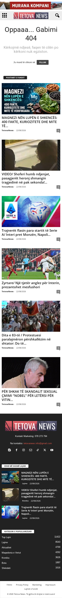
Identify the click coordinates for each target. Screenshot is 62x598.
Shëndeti (6, 568)
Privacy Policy (22, 584)
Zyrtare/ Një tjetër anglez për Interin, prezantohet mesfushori (31, 285)
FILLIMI (42, 62)
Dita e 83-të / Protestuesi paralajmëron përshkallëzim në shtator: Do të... (26, 339)
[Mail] (31, 450)
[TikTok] (38, 450)
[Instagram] (24, 450)
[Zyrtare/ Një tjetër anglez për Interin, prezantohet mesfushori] (31, 263)
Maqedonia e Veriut (11, 552)
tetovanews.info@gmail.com (38, 443)
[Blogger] (10, 450)
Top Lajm (6, 537)
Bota (4, 563)
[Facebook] (17, 450)
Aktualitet (6, 547)
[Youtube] (52, 450)
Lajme (24, 483)
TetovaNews (7, 130)
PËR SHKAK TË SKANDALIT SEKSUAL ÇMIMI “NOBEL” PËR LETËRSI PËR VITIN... (29, 395)
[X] (45, 450)
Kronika (25, 500)
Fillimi (9, 584)
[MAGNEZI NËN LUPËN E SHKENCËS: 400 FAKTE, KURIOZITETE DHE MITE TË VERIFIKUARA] (31, 98)
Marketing (37, 584)
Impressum (50, 584)
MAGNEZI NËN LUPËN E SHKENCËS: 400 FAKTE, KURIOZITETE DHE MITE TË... (29, 121)
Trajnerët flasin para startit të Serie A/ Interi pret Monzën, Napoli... (29, 232)
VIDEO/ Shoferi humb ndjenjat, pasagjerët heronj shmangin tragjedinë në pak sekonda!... (26, 178)
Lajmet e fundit (31, 589)
